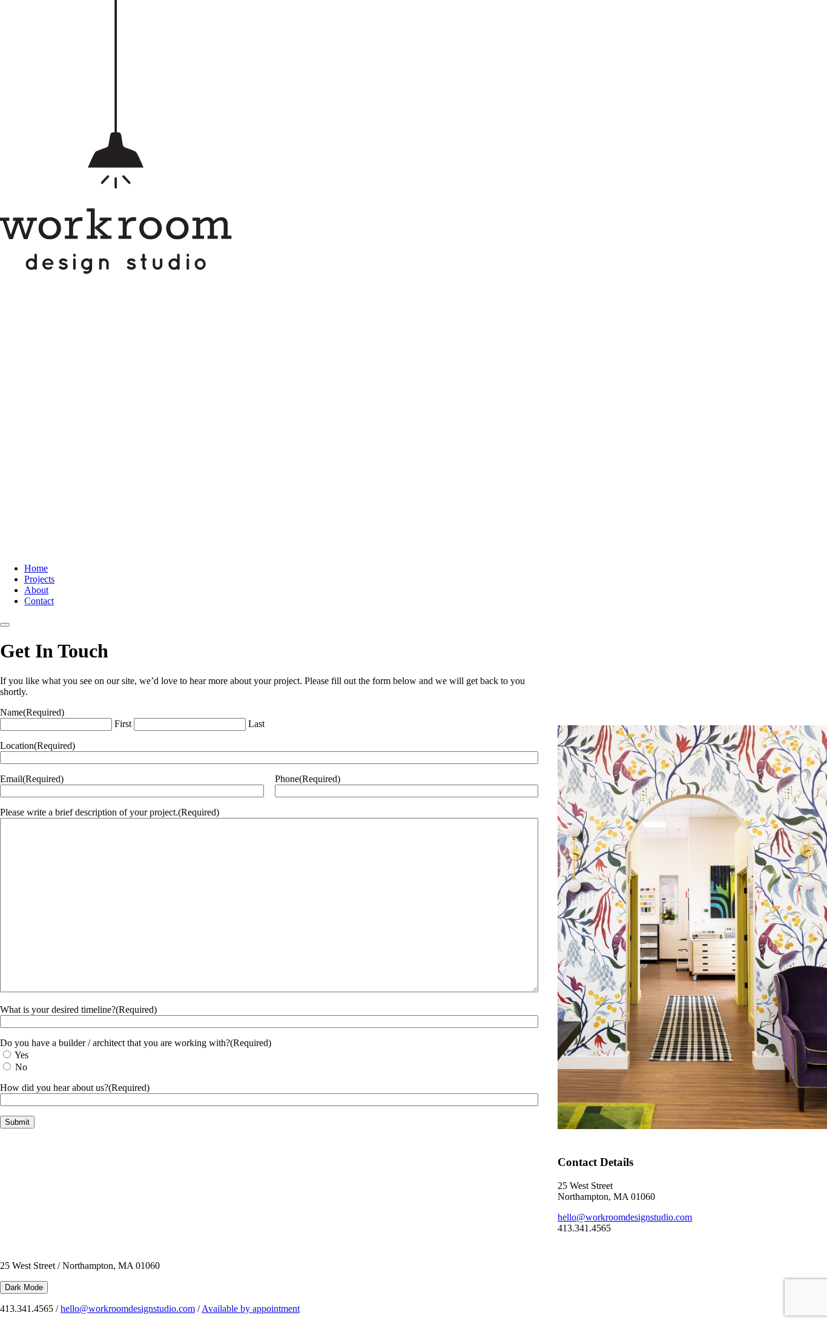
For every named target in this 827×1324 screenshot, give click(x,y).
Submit (17, 1122)
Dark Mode (24, 1287)
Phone (307, 779)
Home (36, 568)
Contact (39, 601)
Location (37, 745)
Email (32, 779)
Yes (21, 1055)
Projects (39, 579)
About (36, 590)
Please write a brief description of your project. (109, 812)
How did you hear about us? (75, 1087)
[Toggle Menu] (5, 625)
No (21, 1067)
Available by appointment (251, 1308)
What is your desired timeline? (78, 1009)
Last (256, 724)
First (122, 724)
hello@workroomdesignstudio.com (625, 1217)
